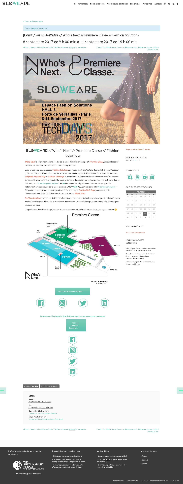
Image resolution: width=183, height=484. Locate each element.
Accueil (85, 11)
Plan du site (175, 481)
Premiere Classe (48, 419)
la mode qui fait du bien (48, 183)
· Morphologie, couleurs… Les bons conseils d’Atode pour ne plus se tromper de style (67, 466)
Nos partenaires (118, 481)
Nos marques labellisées (117, 3)
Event (40, 413)
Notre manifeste (97, 3)
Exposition (46, 413)
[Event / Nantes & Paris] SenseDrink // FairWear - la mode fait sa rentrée (54, 47)
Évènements (94, 11)
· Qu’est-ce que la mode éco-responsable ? (112, 456)
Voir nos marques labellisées (70, 291)
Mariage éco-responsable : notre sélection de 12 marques (140, 263)
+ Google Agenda (31, 386)
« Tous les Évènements (33, 21)
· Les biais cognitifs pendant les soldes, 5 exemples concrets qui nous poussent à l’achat (68, 460)
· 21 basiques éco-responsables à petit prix (67, 456)
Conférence (33, 413)
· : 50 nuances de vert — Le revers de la (111, 466)
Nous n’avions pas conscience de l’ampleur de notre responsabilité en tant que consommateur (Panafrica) (140, 256)
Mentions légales (132, 481)
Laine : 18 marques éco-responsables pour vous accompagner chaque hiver (140, 249)
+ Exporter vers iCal (49, 386)
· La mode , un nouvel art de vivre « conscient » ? (112, 460)
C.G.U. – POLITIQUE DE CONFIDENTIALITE (154, 481)
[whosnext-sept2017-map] (72, 248)
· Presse (144, 463)
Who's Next (59, 419)
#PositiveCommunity (106, 186)
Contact (158, 3)
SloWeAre (53, 413)
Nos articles (135, 3)
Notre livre (147, 3)
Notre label (83, 3)
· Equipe (144, 456)
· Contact (144, 460)
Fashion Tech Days (35, 419)
